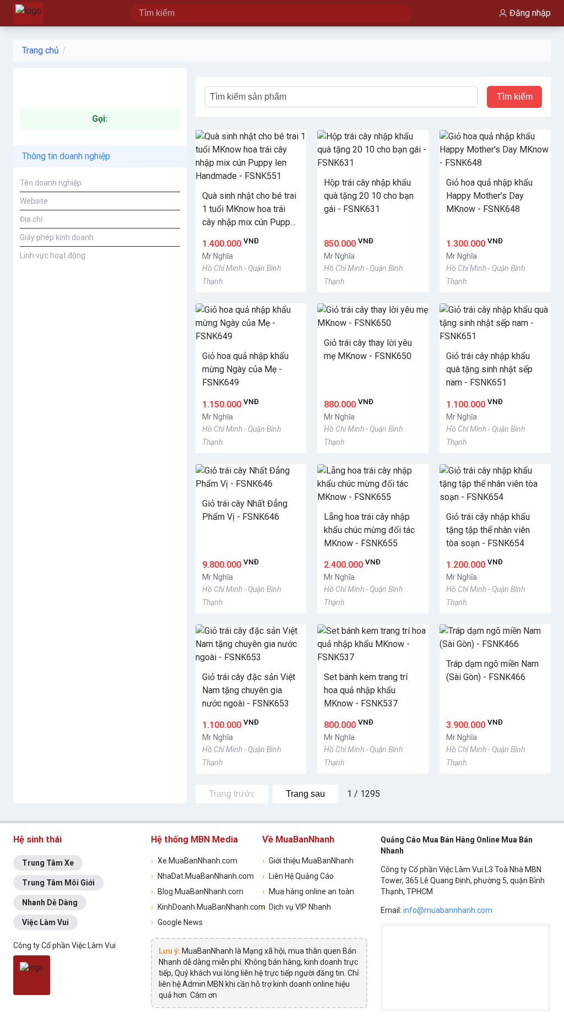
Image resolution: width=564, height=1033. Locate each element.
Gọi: (99, 118)
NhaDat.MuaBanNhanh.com (202, 876)
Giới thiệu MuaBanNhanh (308, 860)
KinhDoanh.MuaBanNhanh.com (203, 906)
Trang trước (232, 793)
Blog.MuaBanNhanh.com (197, 891)
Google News (177, 922)
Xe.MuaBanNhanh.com (194, 860)
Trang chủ (40, 50)
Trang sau (305, 793)
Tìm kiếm (515, 96)
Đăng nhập (530, 13)
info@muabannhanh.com (447, 910)
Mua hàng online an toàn (308, 891)
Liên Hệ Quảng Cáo (298, 876)
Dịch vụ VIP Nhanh (296, 906)
